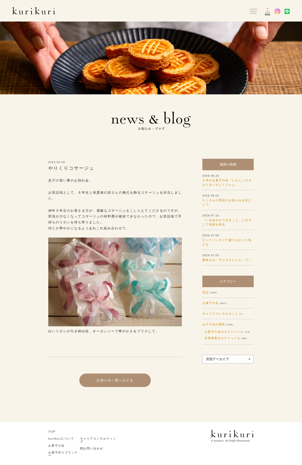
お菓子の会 (210, 303)
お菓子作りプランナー (63, 454)
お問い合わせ (93, 448)
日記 (205, 292)
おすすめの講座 (213, 324)
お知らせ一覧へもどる (115, 380)
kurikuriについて (61, 438)
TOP (51, 431)
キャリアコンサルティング (98, 440)
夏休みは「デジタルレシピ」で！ (227, 260)
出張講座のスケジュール (222, 338)
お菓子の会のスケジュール (224, 331)
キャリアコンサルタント (220, 313)
